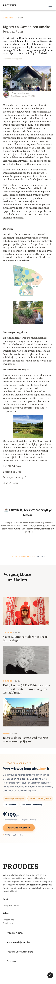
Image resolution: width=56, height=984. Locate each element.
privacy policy (40, 556)
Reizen (6, 733)
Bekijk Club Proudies (17, 827)
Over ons (11, 961)
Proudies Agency (15, 932)
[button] (50, 5)
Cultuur (7, 632)
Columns (8, 18)
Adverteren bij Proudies (18, 942)
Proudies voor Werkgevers (20, 951)
